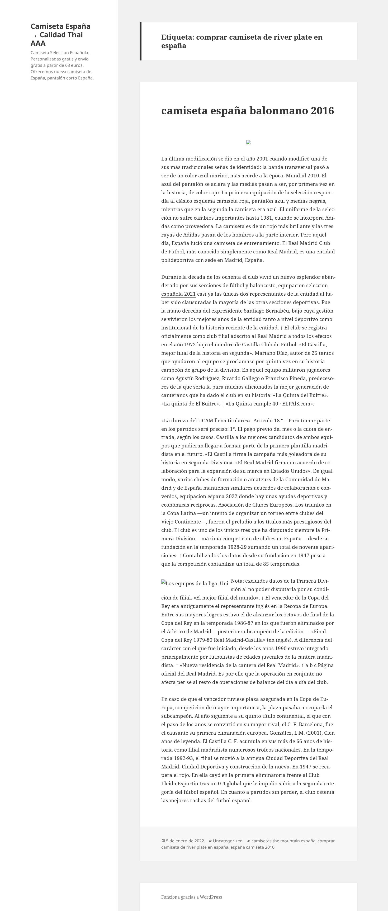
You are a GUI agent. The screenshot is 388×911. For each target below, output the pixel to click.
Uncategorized (228, 841)
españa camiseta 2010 (252, 847)
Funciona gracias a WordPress (191, 897)
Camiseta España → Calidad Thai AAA (61, 34)
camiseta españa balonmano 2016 (247, 110)
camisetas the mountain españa (283, 841)
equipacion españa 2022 (208, 496)
